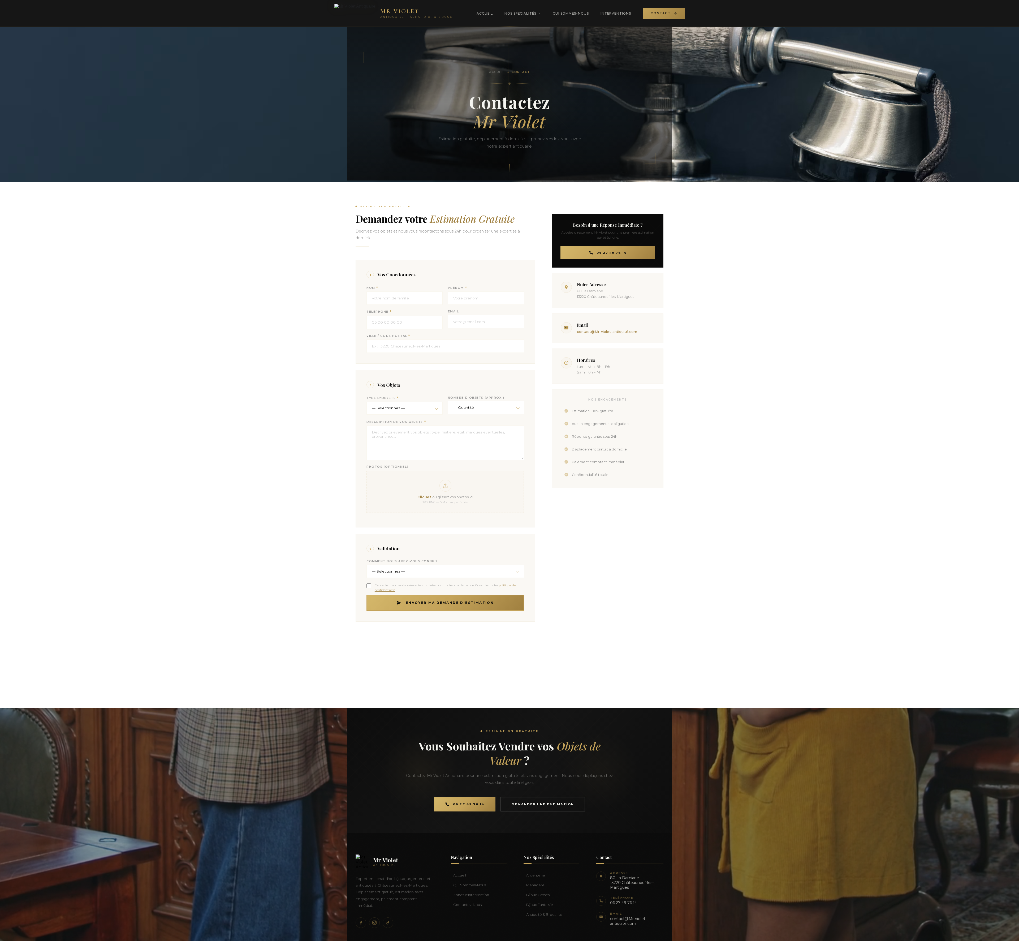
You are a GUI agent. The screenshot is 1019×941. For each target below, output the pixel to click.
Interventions (616, 13)
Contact (661, 13)
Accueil (485, 13)
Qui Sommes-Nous (571, 13)
